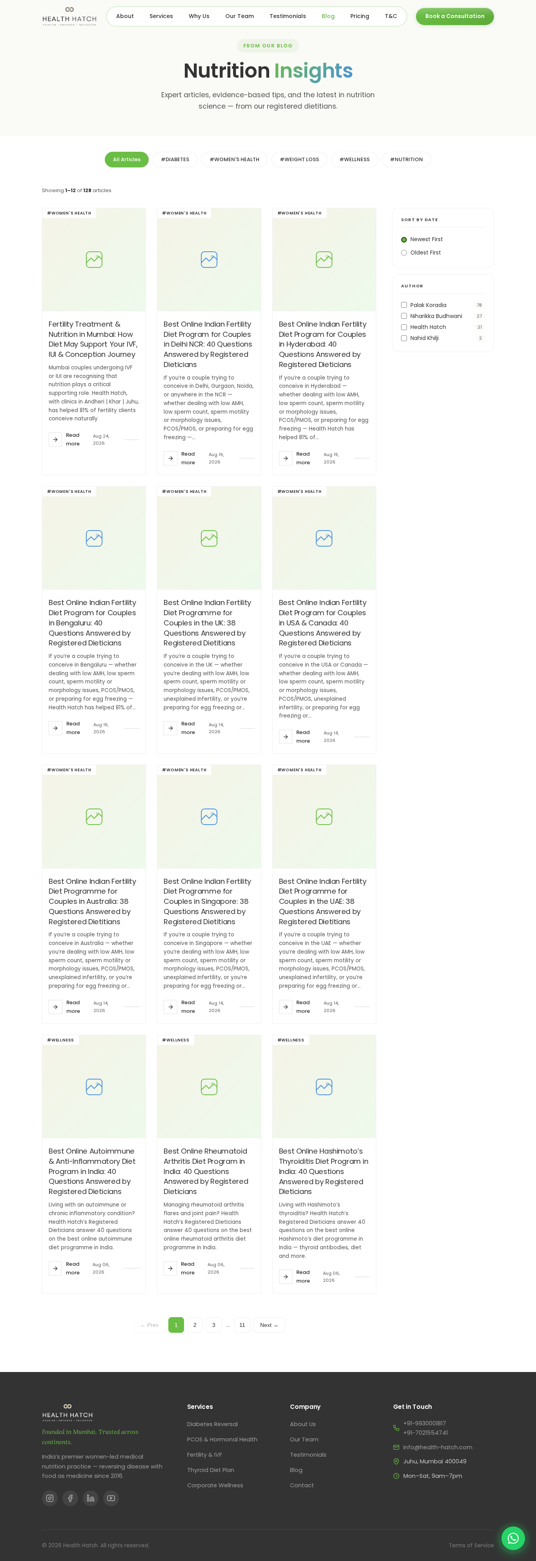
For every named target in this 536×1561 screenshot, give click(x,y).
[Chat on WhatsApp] (513, 1538)
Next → (269, 1325)
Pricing (359, 16)
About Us (303, 1424)
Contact (302, 1485)
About (125, 16)
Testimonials (288, 16)
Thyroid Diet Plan (210, 1470)
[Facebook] (70, 1498)
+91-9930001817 (424, 1423)
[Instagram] (50, 1498)
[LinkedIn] (90, 1498)
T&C (391, 16)
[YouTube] (111, 1498)
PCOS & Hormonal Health (222, 1439)
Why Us (199, 16)
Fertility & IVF (204, 1455)
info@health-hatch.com (437, 1447)
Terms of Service (471, 1545)
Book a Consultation (455, 16)
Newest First (426, 239)
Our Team (239, 16)
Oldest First (425, 252)
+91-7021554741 (425, 1433)
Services (161, 16)
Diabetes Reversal (212, 1424)
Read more (73, 439)
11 (242, 1325)
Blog (328, 16)
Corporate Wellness (215, 1485)
